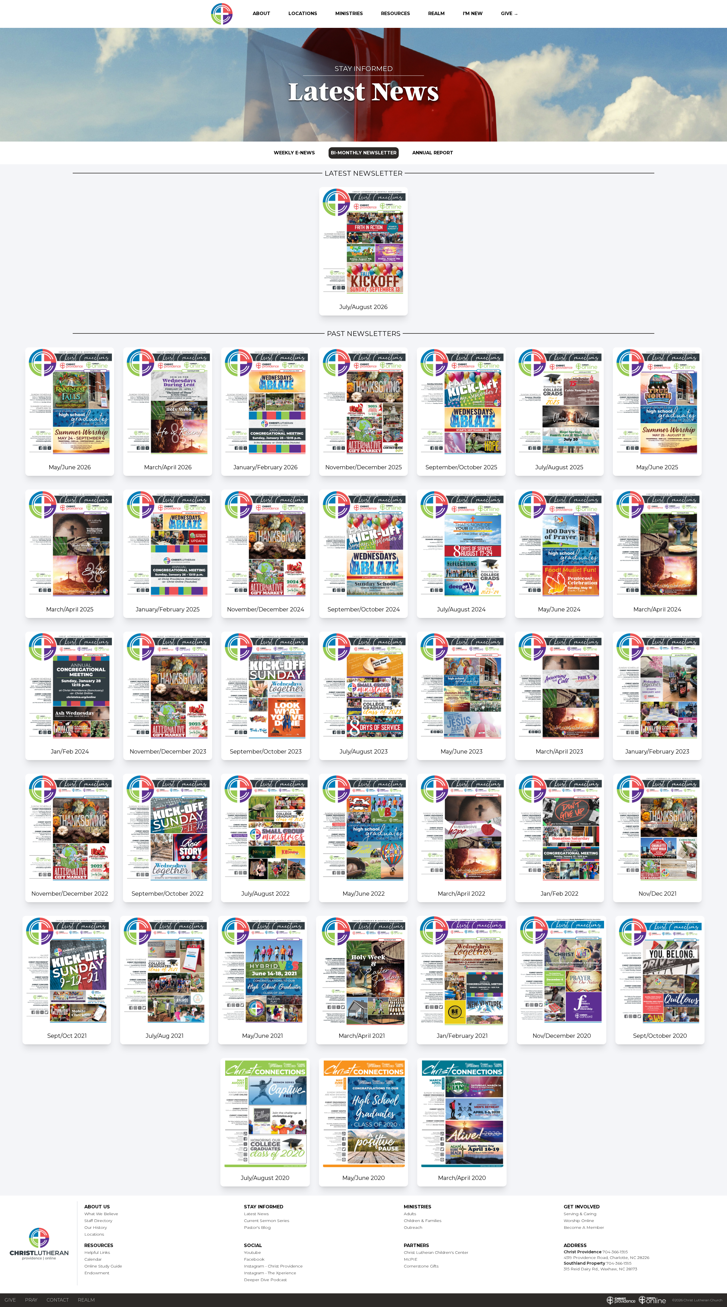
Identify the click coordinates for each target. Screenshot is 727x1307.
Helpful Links (97, 1252)
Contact (58, 1300)
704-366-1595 (615, 1251)
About (261, 13)
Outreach (413, 1227)
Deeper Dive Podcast (265, 1279)
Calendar (93, 1259)
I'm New (473, 13)
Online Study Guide (103, 1266)
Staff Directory (98, 1220)
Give (10, 1300)
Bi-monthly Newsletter (363, 152)
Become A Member (584, 1227)
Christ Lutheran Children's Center (436, 1252)
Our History (95, 1227)
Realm (436, 13)
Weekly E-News (294, 152)
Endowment (96, 1272)
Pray (31, 1300)
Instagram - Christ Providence (273, 1266)
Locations (303, 13)
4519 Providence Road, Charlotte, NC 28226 (606, 1257)
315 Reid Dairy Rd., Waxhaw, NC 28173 (600, 1268)
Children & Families (422, 1220)
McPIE (410, 1259)
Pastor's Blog (257, 1227)
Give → (509, 13)
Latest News (256, 1213)
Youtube (252, 1252)
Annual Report (432, 152)
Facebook (254, 1259)
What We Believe (101, 1213)
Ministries (349, 13)
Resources (395, 13)
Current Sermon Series (266, 1220)
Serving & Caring (580, 1213)
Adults (410, 1213)
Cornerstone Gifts (421, 1266)
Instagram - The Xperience (270, 1272)
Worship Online (579, 1220)
